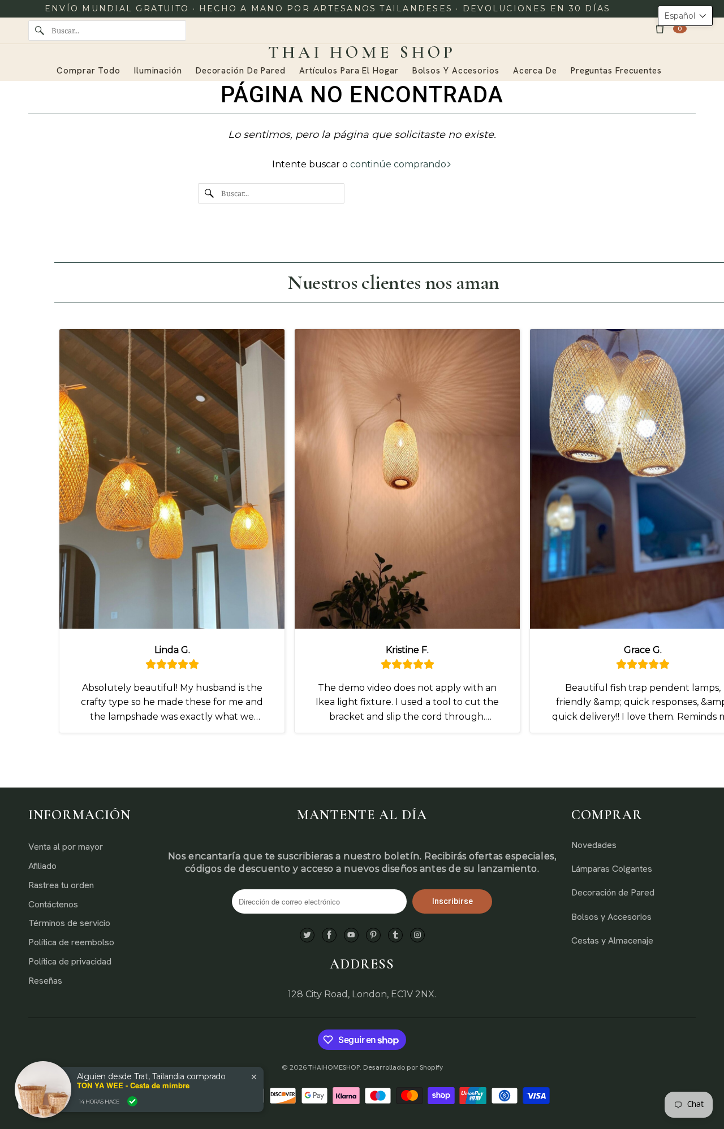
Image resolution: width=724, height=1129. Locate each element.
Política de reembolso (71, 942)
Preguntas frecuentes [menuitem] (616, 70)
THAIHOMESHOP (334, 1067)
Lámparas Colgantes (611, 869)
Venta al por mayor (65, 847)
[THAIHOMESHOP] (362, 52)
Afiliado (42, 866)
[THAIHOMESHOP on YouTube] (351, 935)
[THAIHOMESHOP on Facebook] (329, 935)
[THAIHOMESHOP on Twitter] (307, 935)
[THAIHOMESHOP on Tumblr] (395, 935)
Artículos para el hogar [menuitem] (349, 70)
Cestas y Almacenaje (612, 940)
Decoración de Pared (612, 892)
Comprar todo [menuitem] (88, 70)
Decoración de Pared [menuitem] (241, 70)
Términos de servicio (69, 923)
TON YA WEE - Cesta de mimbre (133, 1085)
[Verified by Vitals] (132, 1101)
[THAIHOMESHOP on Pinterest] (373, 935)
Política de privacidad (69, 961)
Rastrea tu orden (61, 885)
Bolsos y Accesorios (611, 917)
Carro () (680, 28)
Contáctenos (53, 904)
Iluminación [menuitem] (158, 70)
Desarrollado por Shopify (403, 1067)
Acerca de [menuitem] (535, 70)
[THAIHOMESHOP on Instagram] (417, 935)
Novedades (594, 845)
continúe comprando (398, 164)
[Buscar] (39, 30)
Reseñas (45, 981)
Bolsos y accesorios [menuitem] (455, 70)
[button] (685, 15)
